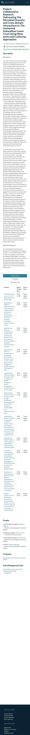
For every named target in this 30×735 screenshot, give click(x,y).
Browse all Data (8, 715)
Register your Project (10, 729)
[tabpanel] (15, 399)
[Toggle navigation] (27, 2)
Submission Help (8, 733)
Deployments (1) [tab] (15, 282)
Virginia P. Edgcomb (13, 544)
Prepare (6, 731)
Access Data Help (9, 717)
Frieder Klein (21, 537)
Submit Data (7, 727)
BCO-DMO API (8, 719)
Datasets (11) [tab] (15, 275)
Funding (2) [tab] (15, 279)
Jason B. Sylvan (20, 533)
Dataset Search (8, 714)
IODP (10, 251)
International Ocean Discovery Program (14, 558)
